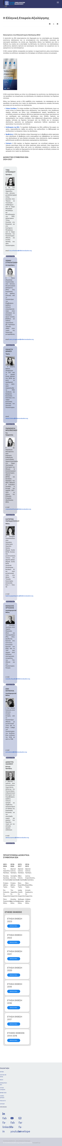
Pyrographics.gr (36, 1142)
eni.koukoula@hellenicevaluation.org (16, 752)
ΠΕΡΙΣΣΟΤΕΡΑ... (10, 256)
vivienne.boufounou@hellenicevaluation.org (18, 509)
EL (6, 6)
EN (8, 6)
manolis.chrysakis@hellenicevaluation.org (18, 679)
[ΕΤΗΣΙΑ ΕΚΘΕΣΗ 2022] (17, 938)
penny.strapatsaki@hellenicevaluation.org (21, 339)
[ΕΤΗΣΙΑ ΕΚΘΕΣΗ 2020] (17, 971)
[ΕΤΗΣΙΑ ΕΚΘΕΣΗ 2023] (17, 922)
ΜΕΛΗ (1, 1079)
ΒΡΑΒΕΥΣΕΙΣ (3, 1092)
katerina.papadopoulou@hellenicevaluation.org (19, 596)
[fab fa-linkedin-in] (4, 1113)
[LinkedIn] (57, 23)
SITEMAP (2, 1103)
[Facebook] (49, 23)
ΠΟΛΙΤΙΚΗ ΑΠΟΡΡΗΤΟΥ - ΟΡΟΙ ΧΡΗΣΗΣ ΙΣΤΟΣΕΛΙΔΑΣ (16, 1141)
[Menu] (58, 2)
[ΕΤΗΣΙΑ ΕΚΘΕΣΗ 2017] (17, 1020)
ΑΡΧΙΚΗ (2, 1071)
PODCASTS (3, 1100)
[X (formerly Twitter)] (53, 23)
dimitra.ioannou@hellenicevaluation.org (17, 837)
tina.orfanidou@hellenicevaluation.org (20, 250)
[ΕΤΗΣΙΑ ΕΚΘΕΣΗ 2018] (17, 1004)
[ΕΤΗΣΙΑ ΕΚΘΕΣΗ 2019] (17, 987)
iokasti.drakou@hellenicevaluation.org (17, 418)
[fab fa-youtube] (12, 1117)
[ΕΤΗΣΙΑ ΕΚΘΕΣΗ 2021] (17, 955)
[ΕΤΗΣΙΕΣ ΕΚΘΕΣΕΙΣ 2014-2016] (17, 1036)
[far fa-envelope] (20, 1117)
